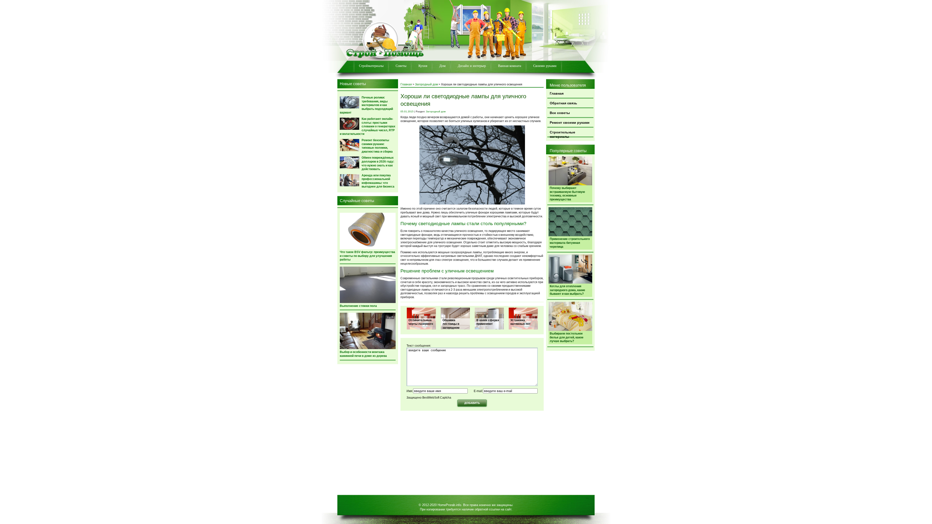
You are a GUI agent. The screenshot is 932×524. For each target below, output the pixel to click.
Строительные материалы (562, 133)
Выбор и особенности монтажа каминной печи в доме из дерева (363, 354)
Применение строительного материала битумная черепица (570, 242)
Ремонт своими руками (570, 122)
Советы (401, 66)
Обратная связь (563, 103)
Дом (442, 66)
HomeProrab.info (449, 505)
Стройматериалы (371, 66)
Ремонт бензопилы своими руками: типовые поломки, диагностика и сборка (377, 146)
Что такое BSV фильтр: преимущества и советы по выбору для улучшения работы (367, 255)
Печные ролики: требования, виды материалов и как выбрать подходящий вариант (366, 105)
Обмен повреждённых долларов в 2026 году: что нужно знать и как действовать (378, 163)
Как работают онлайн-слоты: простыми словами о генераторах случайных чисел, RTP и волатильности (367, 126)
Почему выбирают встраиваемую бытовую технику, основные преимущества (567, 193)
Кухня (422, 66)
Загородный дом (426, 84)
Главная (557, 93)
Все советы (560, 113)
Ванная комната (509, 66)
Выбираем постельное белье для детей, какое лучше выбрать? (566, 337)
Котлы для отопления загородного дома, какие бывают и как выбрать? (567, 290)
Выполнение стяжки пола (358, 306)
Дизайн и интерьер (472, 66)
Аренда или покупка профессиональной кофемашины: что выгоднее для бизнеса (378, 181)
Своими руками (545, 66)
